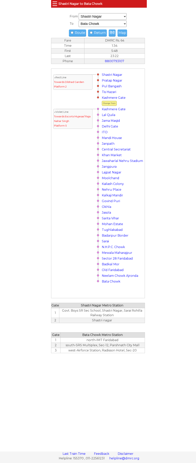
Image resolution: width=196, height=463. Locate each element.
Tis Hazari (109, 92)
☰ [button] (55, 3)
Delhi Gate (110, 126)
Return (99, 33)
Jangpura (109, 166)
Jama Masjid (111, 120)
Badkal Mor (110, 264)
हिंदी (112, 33)
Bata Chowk (111, 281)
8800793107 (114, 61)
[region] (98, 400)
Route (79, 33)
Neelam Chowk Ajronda (120, 276)
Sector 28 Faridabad (117, 258)
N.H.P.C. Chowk (113, 247)
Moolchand (110, 178)
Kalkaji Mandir (112, 195)
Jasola (106, 212)
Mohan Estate (112, 224)
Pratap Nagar (112, 80)
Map (122, 33)
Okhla (106, 207)
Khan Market (112, 155)
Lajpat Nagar (111, 172)
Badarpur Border (115, 235)
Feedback (102, 454)
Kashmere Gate (114, 98)
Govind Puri (111, 201)
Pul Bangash (112, 86)
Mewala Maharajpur (117, 253)
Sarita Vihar (110, 218)
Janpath (108, 143)
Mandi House (112, 138)
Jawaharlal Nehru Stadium (122, 161)
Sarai (105, 241)
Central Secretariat (116, 149)
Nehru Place (111, 189)
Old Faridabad (113, 270)
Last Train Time (74, 454)
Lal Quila (108, 115)
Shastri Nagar (112, 75)
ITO (105, 132)
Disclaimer (125, 454)
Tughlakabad (112, 230)
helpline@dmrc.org (124, 458)
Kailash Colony (113, 184)
